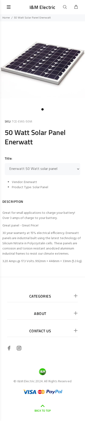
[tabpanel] (42, 63)
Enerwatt (30, 182)
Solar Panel (40, 187)
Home (6, 17)
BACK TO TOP (42, 410)
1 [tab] (42, 109)
